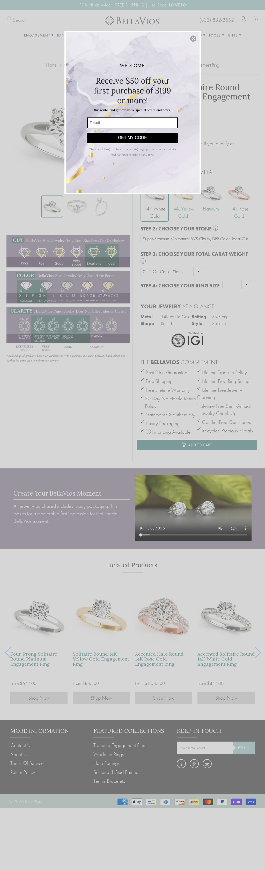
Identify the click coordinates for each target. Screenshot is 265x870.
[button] (193, 38)
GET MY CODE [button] (132, 137)
